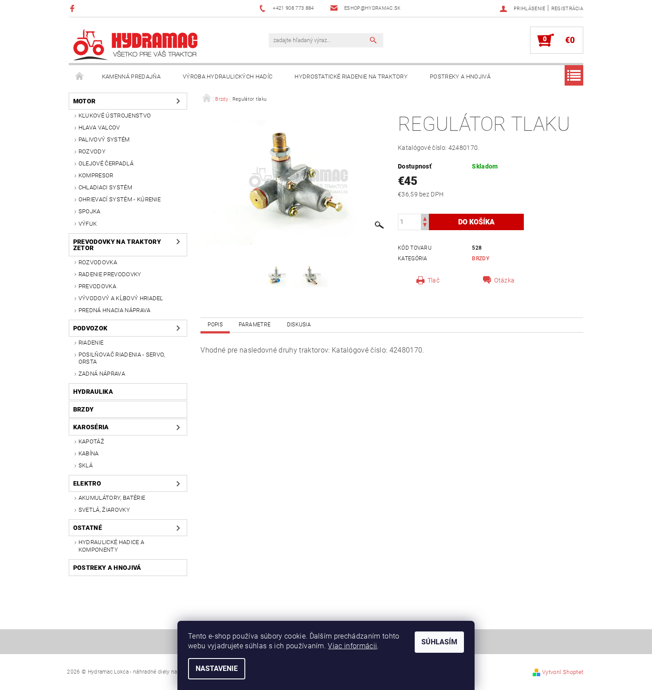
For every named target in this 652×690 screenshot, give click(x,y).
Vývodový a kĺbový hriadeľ (121, 298)
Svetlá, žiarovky (104, 509)
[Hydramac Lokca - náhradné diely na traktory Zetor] (135, 44)
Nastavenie (217, 668)
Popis (215, 324)
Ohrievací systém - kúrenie (120, 199)
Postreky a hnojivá (460, 76)
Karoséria (91, 427)
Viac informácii (352, 646)
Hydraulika (93, 391)
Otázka (504, 280)
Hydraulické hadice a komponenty (111, 546)
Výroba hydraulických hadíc (227, 76)
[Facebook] (73, 8)
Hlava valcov (99, 127)
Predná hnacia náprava (115, 310)
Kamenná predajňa (131, 76)
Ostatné (87, 527)
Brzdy (83, 409)
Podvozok (90, 328)
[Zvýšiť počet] (425, 218)
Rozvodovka (98, 262)
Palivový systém (104, 139)
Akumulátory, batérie (112, 497)
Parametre (255, 324)
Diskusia (299, 324)
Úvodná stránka (80, 76)
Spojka (90, 211)
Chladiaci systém (105, 187)
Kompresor (96, 175)
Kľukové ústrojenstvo (115, 115)
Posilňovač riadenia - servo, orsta (122, 358)
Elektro (87, 483)
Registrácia (567, 9)
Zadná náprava (102, 373)
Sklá (86, 465)
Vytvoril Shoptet (562, 672)
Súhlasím (439, 642)
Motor (84, 101)
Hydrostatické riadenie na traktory (351, 76)
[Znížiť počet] (425, 226)
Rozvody (92, 151)
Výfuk (88, 223)
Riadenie (91, 342)
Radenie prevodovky (110, 274)
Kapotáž (91, 441)
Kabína (89, 453)
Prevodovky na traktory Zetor (117, 244)
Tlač (434, 280)
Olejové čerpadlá (106, 163)
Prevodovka (97, 286)
